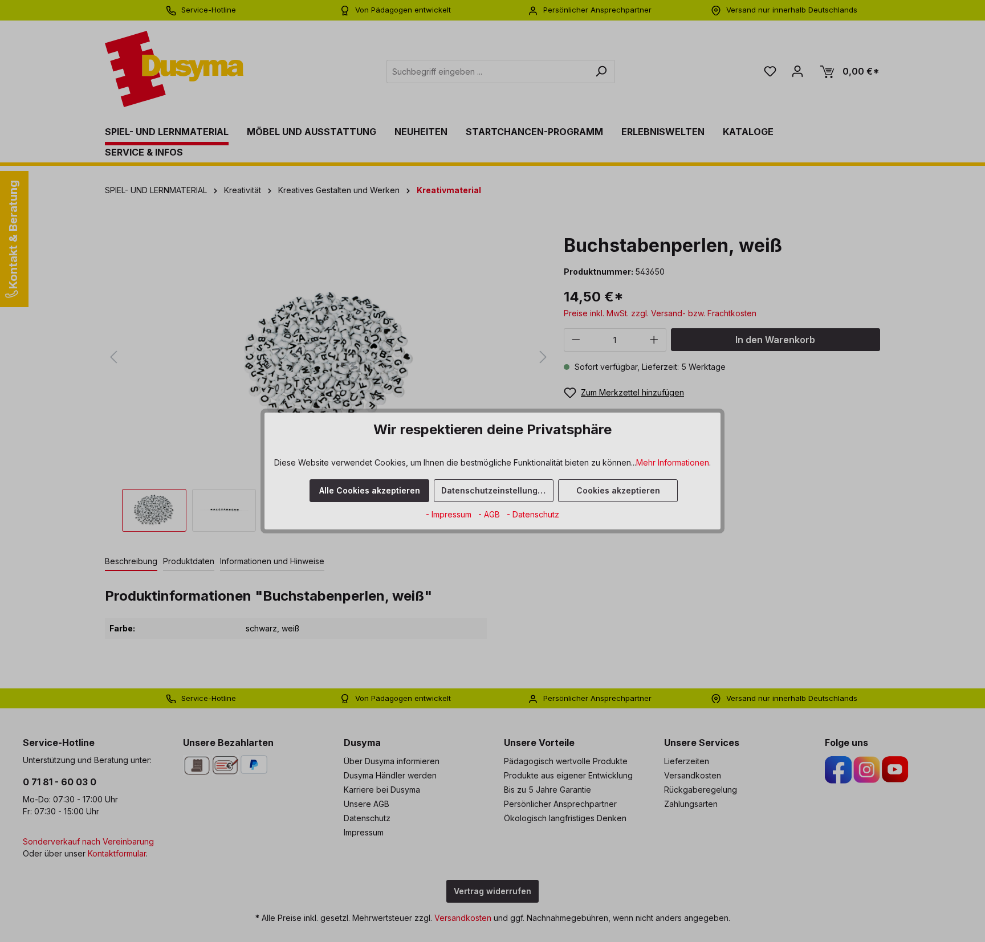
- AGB (490, 514)
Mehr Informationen (672, 462)
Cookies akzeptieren (618, 490)
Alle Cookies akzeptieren (369, 490)
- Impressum (450, 514)
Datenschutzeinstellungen (494, 490)
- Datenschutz (533, 514)
